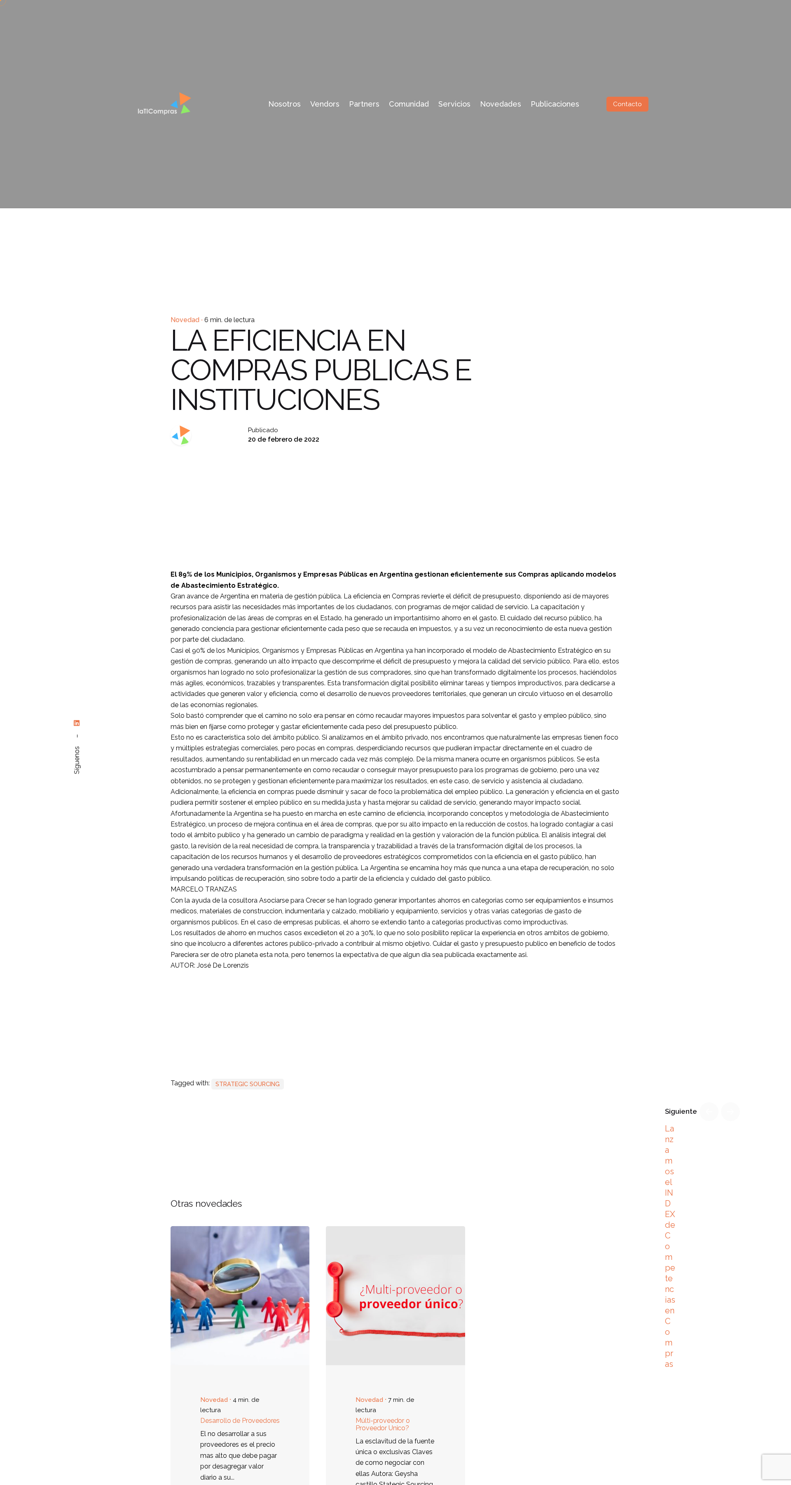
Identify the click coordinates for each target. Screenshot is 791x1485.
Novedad (185, 320)
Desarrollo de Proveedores (240, 1420)
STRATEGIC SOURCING (247, 1083)
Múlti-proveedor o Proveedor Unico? (383, 1424)
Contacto (627, 104)
